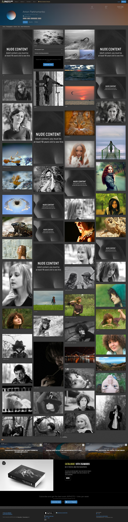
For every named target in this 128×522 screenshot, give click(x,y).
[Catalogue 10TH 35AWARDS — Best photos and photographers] (26, 475)
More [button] (34, 1)
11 (3, 75)
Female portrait (34, 18)
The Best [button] (29, 1)
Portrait (24, 18)
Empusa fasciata (7, 167)
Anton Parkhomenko (25, 26)
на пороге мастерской (70, 342)
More (68, 478)
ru (99, 513)
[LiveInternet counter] (6, 515)
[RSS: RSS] (2, 439)
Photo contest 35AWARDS (7, 514)
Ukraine (26, 16)
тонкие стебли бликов (70, 317)
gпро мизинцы (68, 290)
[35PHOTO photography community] (7, 2)
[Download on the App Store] (50, 512)
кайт (66, 106)
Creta (35, 45)
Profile (36, 22)
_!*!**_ (98, 330)
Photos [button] (16, 1)
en (96, 513)
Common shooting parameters (42, 53)
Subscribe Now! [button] (48, 64)
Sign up (123, 1)
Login (119, 1)
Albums (31, 22)
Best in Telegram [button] (71, 502)
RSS (4, 439)
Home (4, 26)
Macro (39, 18)
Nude (29, 18)
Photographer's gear (39, 49)
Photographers (9, 26)
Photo (25, 22)
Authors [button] (22, 1)
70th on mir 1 (6, 359)
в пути (35, 311)
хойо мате (36, 387)
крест (35, 107)
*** (34, 337)
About (45, 517)
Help (48, 517)
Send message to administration (102, 516)
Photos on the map (49, 516)
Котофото (67, 136)
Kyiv (29, 16)
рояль (66, 364)
